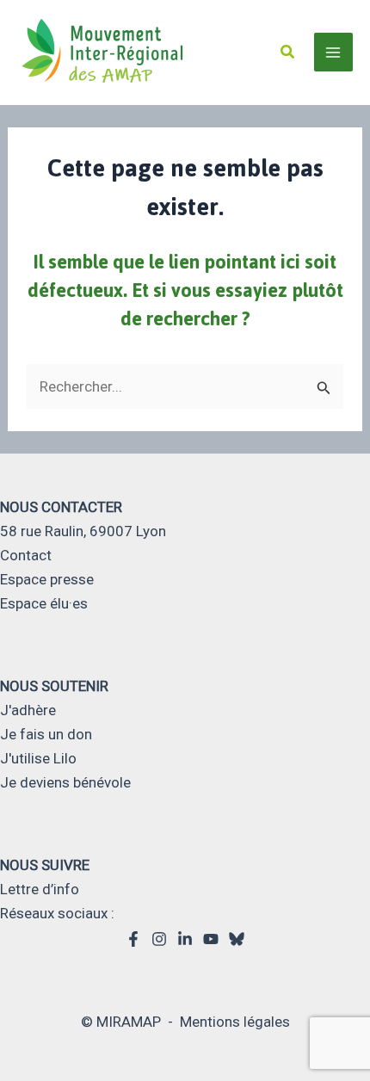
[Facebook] (133, 939)
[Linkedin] (185, 939)
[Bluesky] (236, 939)
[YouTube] (211, 939)
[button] (288, 52)
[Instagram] (159, 939)
